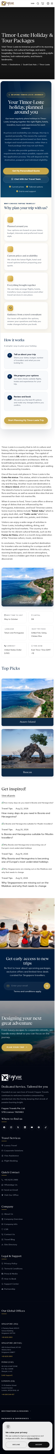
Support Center (11, 1284)
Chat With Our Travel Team (27, 179)
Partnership (9, 1289)
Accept (37, 1444)
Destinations (15, 65)
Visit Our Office (11, 1195)
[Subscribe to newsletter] (47, 986)
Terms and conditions (24, 992)
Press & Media (11, 1274)
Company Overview (13, 1219)
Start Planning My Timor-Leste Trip (26, 420)
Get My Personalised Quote (26, 171)
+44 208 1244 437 (8, 1394)
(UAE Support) (7, 1375)
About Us (8, 1214)
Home (4, 65)
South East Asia (30, 65)
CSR (6, 1229)
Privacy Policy (10, 1264)
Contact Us (9, 1235)
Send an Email (11, 1190)
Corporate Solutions (13, 1151)
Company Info (10, 1224)
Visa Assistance (11, 1156)
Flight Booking (11, 1161)
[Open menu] (50, 3)
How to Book (10, 1279)
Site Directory (10, 1245)
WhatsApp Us (10, 1185)
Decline (16, 1444)
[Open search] (35, 3)
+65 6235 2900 (11, 1180)
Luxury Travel (10, 1146)
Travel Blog (9, 1240)
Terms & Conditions (13, 1269)
